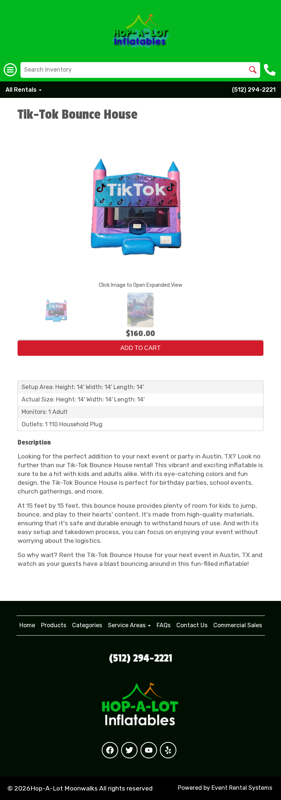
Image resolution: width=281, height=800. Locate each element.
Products (53, 625)
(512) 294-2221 (254, 89)
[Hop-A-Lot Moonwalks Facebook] (110, 750)
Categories (87, 625)
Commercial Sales (237, 625)
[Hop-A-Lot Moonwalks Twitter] (129, 750)
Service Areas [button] (127, 625)
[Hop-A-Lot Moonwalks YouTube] (148, 750)
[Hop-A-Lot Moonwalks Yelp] (168, 750)
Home (27, 625)
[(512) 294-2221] (270, 70)
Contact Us (191, 625)
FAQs (164, 625)
